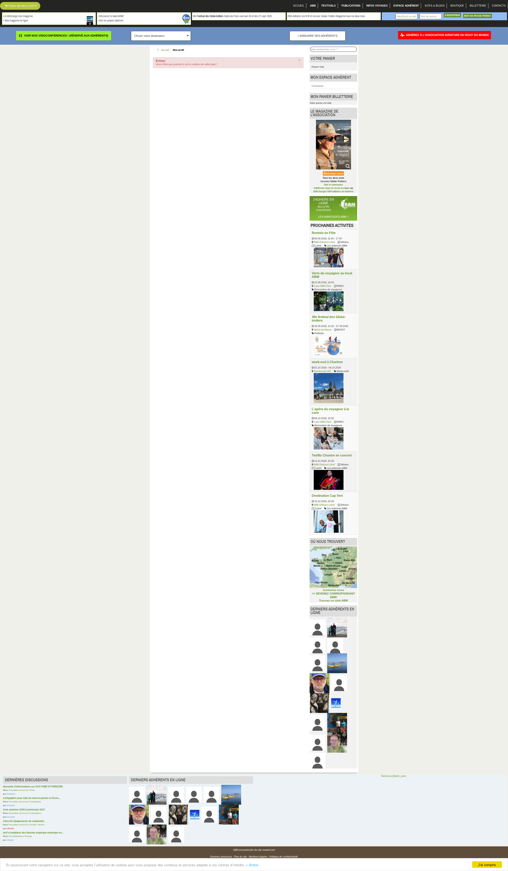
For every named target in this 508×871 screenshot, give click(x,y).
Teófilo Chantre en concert (332, 455)
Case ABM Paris (322, 286)
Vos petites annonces (18, 790)
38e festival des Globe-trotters (329, 318)
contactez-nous (333, 590)
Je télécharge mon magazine (18, 16)
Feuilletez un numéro (341, 191)
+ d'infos (252, 864)
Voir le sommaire (333, 184)
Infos (32, 790)
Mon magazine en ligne (16, 20)
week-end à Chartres (327, 362)
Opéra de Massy (322, 329)
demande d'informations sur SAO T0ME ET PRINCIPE (33, 786)
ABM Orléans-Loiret (324, 242)
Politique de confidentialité (283, 856)
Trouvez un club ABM (333, 600)
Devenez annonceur (221, 856)
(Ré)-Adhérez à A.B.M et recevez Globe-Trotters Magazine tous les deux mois (326, 16)
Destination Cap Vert (327, 495)
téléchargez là (321, 191)
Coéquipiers (35, 801)
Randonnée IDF (322, 371)
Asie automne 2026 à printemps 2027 (24, 809)
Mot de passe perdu (477, 16)
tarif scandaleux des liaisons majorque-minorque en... (33, 832)
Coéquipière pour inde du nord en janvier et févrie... (31, 798)
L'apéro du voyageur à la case (330, 410)
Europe (28, 836)
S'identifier (452, 15)
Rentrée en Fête (324, 233)
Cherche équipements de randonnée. (24, 821)
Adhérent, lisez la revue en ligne (332, 188)
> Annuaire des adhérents (317, 35)
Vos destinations (15, 836)
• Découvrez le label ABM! (111, 16)
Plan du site (240, 856)
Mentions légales (258, 856)
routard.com (268, 850)
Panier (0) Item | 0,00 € (22, 6)
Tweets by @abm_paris (393, 776)
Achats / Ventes (37, 825)
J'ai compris (487, 864)
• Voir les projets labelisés (110, 20)
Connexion (317, 86)
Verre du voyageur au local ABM (332, 274)
